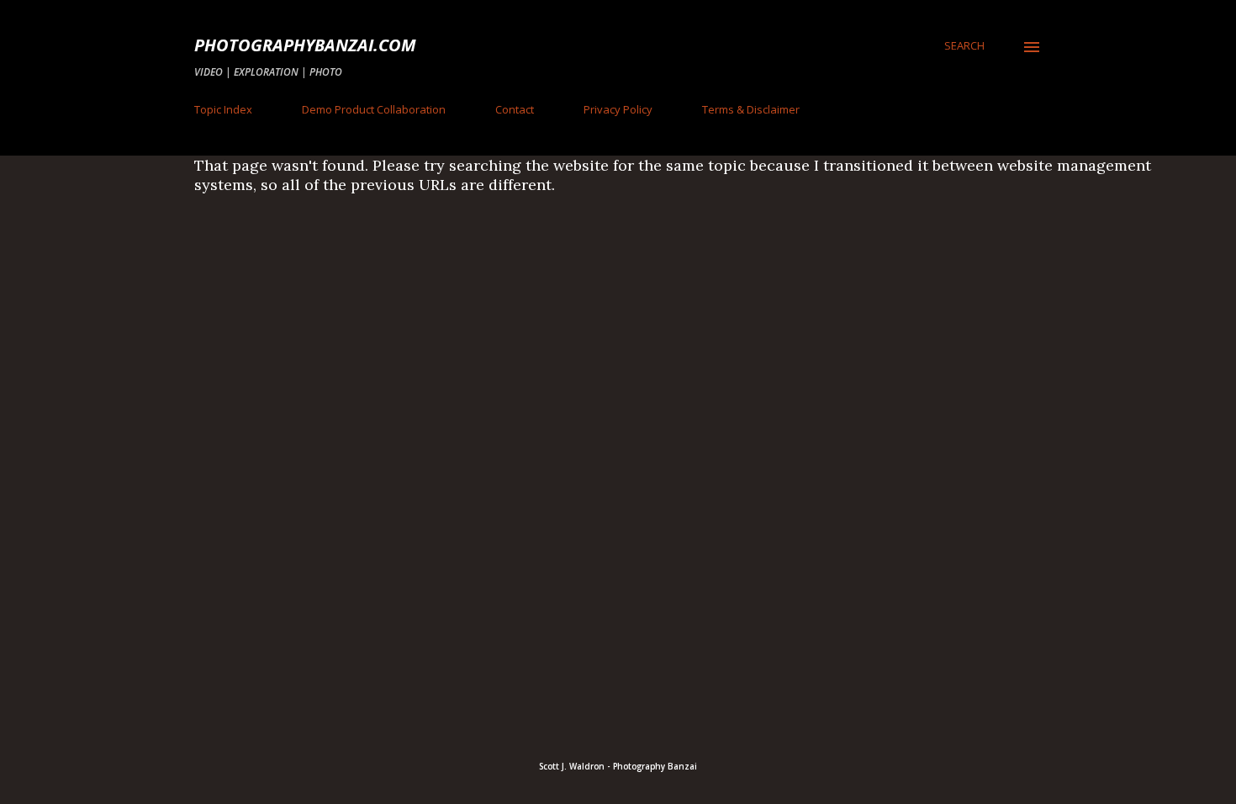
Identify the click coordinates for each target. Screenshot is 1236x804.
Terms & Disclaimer (751, 109)
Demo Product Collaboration (374, 109)
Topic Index (223, 109)
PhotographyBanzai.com (305, 45)
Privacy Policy (618, 109)
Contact (514, 109)
